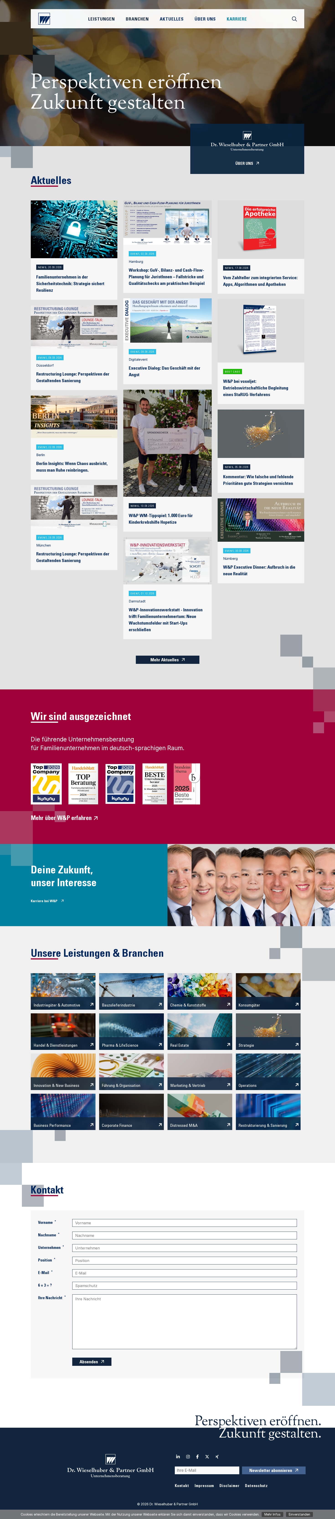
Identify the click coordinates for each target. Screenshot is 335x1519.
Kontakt (182, 1486)
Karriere (237, 19)
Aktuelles (172, 19)
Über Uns (205, 19)
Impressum (204, 1486)
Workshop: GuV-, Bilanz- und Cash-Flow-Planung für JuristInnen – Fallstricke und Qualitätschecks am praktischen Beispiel (167, 277)
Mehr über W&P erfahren (61, 819)
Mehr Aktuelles (164, 660)
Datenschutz (256, 1486)
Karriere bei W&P (44, 901)
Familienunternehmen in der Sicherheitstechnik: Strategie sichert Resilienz (70, 284)
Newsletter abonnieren (270, 1471)
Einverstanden (299, 1514)
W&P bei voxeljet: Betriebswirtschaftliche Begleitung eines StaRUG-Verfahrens (255, 388)
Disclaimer (229, 1486)
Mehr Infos (272, 1514)
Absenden (89, 1362)
